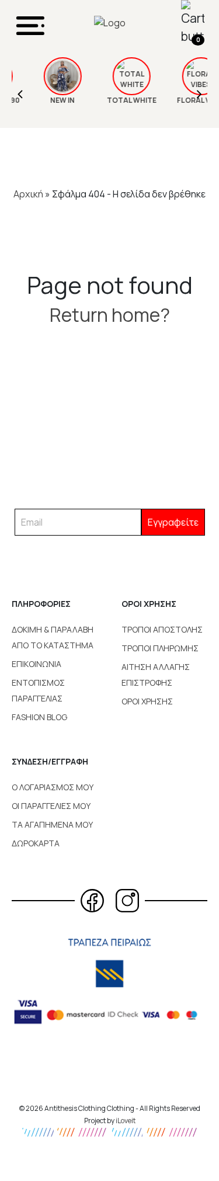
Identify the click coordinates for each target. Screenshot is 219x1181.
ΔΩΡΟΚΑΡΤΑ (36, 843)
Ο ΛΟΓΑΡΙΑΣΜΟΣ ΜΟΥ (52, 787)
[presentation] (20, 92)
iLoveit (125, 1121)
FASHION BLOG (39, 717)
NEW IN (50, 100)
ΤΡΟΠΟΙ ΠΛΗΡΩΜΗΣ (160, 648)
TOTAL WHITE (119, 100)
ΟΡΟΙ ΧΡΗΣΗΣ (147, 701)
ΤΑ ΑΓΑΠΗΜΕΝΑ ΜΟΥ (52, 824)
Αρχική (28, 193)
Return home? (110, 315)
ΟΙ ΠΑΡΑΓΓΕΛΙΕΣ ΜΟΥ (51, 805)
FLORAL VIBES (188, 100)
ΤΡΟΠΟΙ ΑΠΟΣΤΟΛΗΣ (162, 629)
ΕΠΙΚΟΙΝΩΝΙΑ (36, 663)
